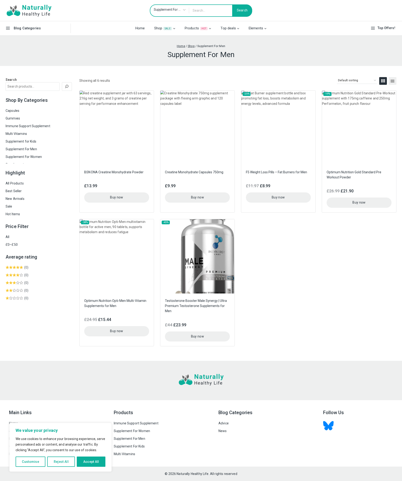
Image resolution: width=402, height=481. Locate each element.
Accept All (91, 462)
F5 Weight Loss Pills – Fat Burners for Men (276, 172)
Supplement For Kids (129, 446)
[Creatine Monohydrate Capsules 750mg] (197, 128)
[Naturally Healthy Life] (29, 10)
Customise (30, 462)
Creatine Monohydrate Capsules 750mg (194, 172)
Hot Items (13, 214)
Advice (223, 423)
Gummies (13, 118)
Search (11, 80)
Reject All (61, 462)
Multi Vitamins (16, 134)
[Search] (67, 86)
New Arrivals (15, 199)
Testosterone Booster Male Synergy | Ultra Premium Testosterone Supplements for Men (196, 306)
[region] (60, 447)
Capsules (12, 111)
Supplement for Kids (21, 141)
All (7, 237)
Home (140, 28)
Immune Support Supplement (28, 126)
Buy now (116, 197)
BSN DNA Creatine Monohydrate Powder (114, 172)
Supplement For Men (21, 149)
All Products (15, 183)
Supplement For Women (24, 157)
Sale (9, 206)
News (222, 431)
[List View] (392, 81)
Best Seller (14, 191)
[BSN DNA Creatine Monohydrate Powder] (117, 128)
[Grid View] (383, 81)
